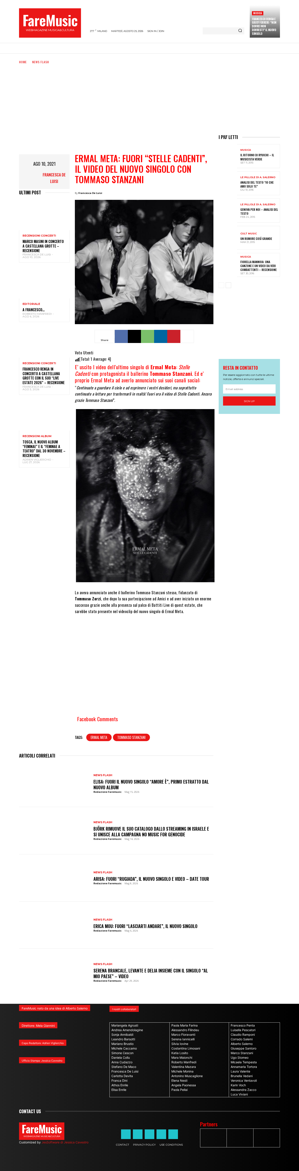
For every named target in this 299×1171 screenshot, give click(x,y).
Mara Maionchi (181, 1057)
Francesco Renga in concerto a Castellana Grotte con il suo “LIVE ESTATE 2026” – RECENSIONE (44, 375)
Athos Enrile (119, 1085)
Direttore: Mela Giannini (38, 1025)
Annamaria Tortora (244, 1067)
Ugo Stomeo (239, 1057)
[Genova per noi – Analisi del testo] (228, 210)
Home (23, 62)
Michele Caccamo (124, 1048)
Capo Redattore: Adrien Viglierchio (43, 1043)
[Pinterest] (173, 336)
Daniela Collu (120, 1057)
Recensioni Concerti (39, 235)
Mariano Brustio (122, 1044)
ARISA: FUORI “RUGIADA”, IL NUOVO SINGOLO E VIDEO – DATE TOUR (151, 879)
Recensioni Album (37, 436)
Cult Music (248, 233)
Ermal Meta (99, 737)
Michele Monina (182, 1071)
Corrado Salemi (242, 1039)
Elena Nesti (179, 1080)
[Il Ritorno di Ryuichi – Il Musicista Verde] (228, 156)
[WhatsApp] (147, 336)
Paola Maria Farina (184, 1025)
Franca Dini (119, 1080)
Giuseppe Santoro (243, 1048)
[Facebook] (121, 336)
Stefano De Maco (123, 1067)
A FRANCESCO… (34, 309)
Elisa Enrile (118, 1090)
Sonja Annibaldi (122, 1034)
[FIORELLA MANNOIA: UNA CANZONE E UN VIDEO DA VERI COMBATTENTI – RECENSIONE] (228, 265)
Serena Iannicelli (183, 1039)
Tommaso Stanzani (131, 737)
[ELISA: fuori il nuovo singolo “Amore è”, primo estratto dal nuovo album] (54, 783)
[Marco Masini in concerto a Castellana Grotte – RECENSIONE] (44, 215)
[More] (187, 336)
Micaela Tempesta (244, 1062)
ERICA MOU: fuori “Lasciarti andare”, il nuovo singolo (145, 926)
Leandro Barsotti (123, 1039)
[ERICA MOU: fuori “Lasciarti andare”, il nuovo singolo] (54, 925)
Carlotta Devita (122, 1076)
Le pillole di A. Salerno (257, 177)
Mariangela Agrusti (124, 1025)
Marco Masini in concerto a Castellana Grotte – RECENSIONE (43, 246)
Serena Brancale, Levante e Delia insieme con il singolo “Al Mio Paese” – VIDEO (150, 973)
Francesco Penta (243, 1025)
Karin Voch (238, 1085)
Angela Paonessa (183, 1085)
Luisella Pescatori (243, 1030)
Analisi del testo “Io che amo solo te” (257, 184)
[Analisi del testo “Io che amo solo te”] (228, 183)
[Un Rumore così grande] (228, 238)
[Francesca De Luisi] (30, 178)
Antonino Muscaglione (187, 1076)
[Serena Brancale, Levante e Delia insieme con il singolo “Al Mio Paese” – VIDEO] (54, 972)
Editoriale (31, 304)
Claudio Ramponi (243, 1034)
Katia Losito (179, 1053)
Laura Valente (240, 1071)
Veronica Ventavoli (244, 1080)
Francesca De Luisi (54, 178)
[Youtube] (173, 1134)
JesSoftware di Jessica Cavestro (65, 1142)
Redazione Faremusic (107, 791)
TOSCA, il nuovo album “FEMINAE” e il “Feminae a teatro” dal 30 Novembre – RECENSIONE (44, 448)
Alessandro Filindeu (185, 1030)
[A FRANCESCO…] (44, 283)
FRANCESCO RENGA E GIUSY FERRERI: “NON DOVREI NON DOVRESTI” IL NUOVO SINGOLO (264, 26)
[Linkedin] (160, 336)
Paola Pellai (179, 1090)
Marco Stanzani (242, 1053)
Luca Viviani (239, 1094)
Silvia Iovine (179, 1044)
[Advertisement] (149, 97)
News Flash (40, 62)
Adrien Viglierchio (37, 459)
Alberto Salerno (242, 1044)
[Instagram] (137, 1134)
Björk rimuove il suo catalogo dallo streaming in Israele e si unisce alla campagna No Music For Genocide (151, 831)
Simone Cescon (122, 1053)
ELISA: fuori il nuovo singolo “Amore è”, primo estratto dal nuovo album (151, 784)
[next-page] (228, 285)
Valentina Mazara (183, 1067)
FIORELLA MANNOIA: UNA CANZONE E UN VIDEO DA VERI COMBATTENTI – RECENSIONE (258, 265)
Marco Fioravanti (183, 1034)
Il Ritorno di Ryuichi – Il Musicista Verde (257, 157)
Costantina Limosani (185, 1048)
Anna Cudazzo (121, 1062)
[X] (134, 336)
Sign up (249, 401)
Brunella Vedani (242, 1076)
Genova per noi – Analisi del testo (259, 211)
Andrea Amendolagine (127, 1030)
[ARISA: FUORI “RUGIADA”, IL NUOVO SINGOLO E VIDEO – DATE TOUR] (54, 878)
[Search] (240, 30)
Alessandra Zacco (243, 1090)
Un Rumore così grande (256, 238)
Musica (257, 13)
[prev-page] (221, 285)
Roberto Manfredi (37, 313)
